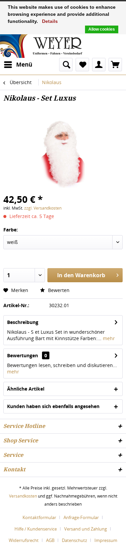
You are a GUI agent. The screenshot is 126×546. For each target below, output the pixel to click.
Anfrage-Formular (81, 517)
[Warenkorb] (115, 64)
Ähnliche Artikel (25, 389)
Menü (24, 64)
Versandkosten (23, 496)
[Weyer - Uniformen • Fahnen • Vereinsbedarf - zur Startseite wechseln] (41, 45)
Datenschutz (74, 540)
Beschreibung (22, 322)
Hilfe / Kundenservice (35, 529)
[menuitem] (18, 64)
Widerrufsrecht (24, 540)
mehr (108, 338)
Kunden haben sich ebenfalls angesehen (53, 406)
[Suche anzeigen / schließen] (66, 64)
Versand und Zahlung (85, 529)
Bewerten (58, 290)
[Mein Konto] (99, 64)
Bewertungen (22, 355)
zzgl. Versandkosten (42, 208)
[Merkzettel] (82, 64)
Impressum (105, 540)
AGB (50, 540)
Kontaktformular (39, 517)
